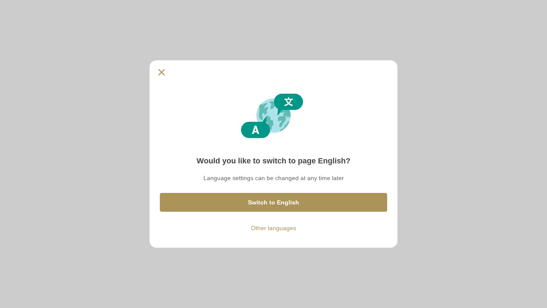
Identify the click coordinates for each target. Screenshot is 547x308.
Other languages (273, 228)
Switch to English (273, 202)
